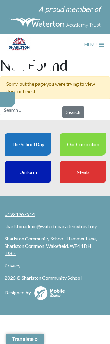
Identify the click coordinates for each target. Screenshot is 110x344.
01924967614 (20, 214)
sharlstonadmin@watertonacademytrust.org (51, 226)
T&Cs (10, 253)
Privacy (12, 265)
